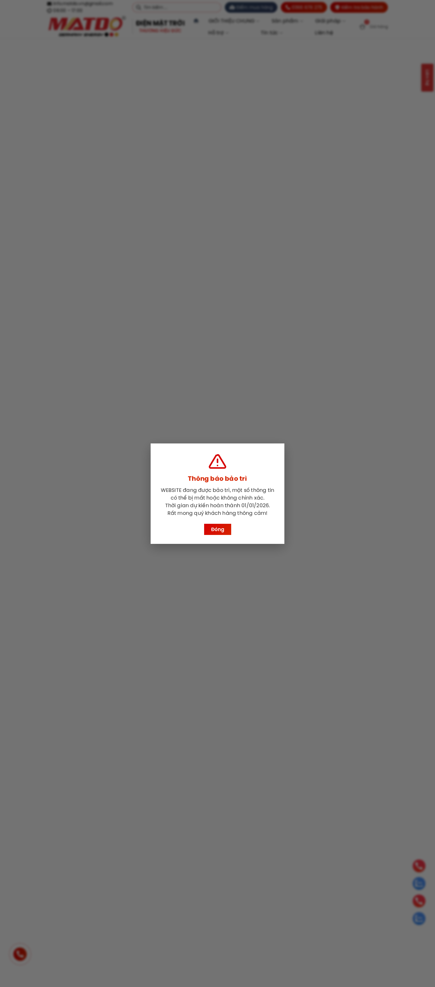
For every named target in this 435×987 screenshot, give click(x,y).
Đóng (217, 529)
